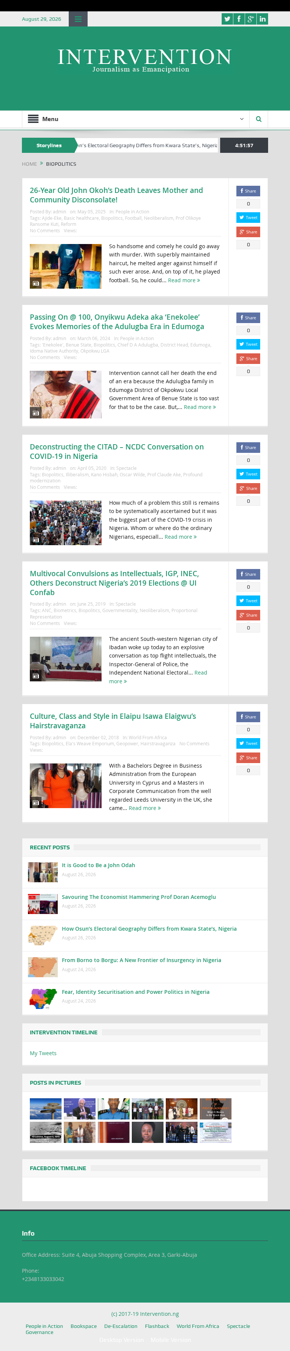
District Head (174, 345)
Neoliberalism (158, 218)
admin (59, 211)
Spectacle (126, 468)
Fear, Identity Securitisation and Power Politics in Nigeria (136, 991)
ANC (46, 610)
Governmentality (119, 610)
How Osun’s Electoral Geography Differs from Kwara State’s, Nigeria (112, 145)
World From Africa (148, 737)
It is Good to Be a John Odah (98, 865)
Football (133, 218)
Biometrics (65, 610)
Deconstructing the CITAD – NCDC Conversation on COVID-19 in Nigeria (117, 451)
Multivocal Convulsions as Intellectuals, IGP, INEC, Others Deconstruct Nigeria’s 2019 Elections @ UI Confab (114, 583)
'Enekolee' (52, 345)
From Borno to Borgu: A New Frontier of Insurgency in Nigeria (141, 960)
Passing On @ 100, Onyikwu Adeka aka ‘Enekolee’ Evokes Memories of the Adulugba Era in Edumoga (117, 321)
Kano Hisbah (104, 474)
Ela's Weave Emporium (90, 743)
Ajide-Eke (52, 218)
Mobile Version (171, 1339)
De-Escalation (120, 1326)
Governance (39, 1332)
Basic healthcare (81, 218)
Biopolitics (112, 218)
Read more (182, 280)
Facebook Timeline (58, 1168)
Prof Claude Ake (164, 474)
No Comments (45, 230)
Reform (68, 224)
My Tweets (43, 1053)
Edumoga (200, 345)
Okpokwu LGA (95, 351)
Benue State (78, 345)
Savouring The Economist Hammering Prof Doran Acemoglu (139, 896)
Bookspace (84, 1326)
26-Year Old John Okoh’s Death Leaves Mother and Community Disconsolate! (116, 195)
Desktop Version (121, 1339)
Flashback (157, 1326)
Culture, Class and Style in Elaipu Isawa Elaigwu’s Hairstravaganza (113, 721)
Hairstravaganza (158, 743)
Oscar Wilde (132, 474)
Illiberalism (77, 474)
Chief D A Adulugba (137, 345)
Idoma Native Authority (54, 351)
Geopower (127, 743)
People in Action (132, 211)
